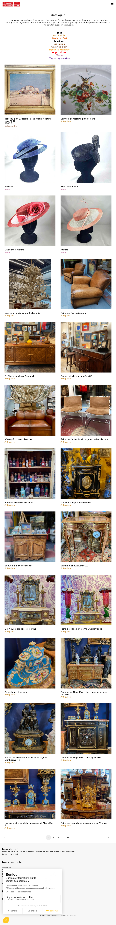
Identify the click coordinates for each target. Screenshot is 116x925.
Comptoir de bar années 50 (76, 376)
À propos (6, 867)
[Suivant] (107, 838)
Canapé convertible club (19, 439)
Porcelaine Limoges (16, 692)
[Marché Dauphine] (11, 4)
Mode (59, 55)
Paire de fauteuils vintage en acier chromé (85, 439)
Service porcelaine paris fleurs (78, 118)
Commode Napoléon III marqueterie (81, 757)
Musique (59, 41)
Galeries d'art (11, 126)
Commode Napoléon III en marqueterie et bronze (84, 693)
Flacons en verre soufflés (19, 502)
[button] (112, 4)
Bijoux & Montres (59, 49)
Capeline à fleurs (14, 249)
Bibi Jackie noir (69, 186)
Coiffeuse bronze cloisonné (20, 628)
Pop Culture (59, 52)
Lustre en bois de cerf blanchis (22, 313)
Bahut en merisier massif (19, 565)
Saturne (9, 186)
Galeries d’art (59, 46)
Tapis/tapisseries (59, 58)
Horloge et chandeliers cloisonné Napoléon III (29, 824)
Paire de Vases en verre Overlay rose (81, 628)
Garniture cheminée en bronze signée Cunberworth (26, 758)
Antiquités (59, 35)
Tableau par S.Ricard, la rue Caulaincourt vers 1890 (28, 119)
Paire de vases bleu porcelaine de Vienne (84, 823)
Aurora (64, 249)
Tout (59, 32)
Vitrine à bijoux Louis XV (74, 565)
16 (68, 837)
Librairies (59, 44)
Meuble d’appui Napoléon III (76, 502)
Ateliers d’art (59, 38)
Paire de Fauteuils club (73, 313)
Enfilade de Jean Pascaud (19, 376)
